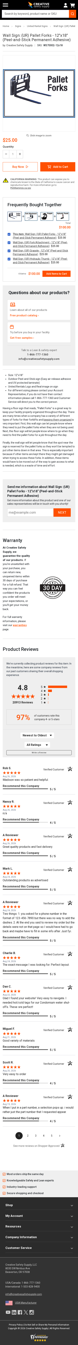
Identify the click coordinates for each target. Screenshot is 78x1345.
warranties (20, 625)
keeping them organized (57, 419)
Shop (9, 1205)
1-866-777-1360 (37, 354)
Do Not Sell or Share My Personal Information (46, 1325)
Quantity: (8, 146)
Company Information (21, 1237)
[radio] (56, 687)
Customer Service (18, 1248)
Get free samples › (22, 337)
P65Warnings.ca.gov (20, 188)
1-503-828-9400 (30, 1286)
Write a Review (39, 752)
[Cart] (73, 5)
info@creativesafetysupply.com (39, 359)
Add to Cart (60, 167)
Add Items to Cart (56, 273)
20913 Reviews (26, 702)
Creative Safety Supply (37, 1328)
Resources (13, 1226)
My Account (14, 1216)
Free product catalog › (24, 315)
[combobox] (39, 14)
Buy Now (18, 167)
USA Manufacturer (26, 1302)
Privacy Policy (16, 1325)
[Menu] (5, 5)
